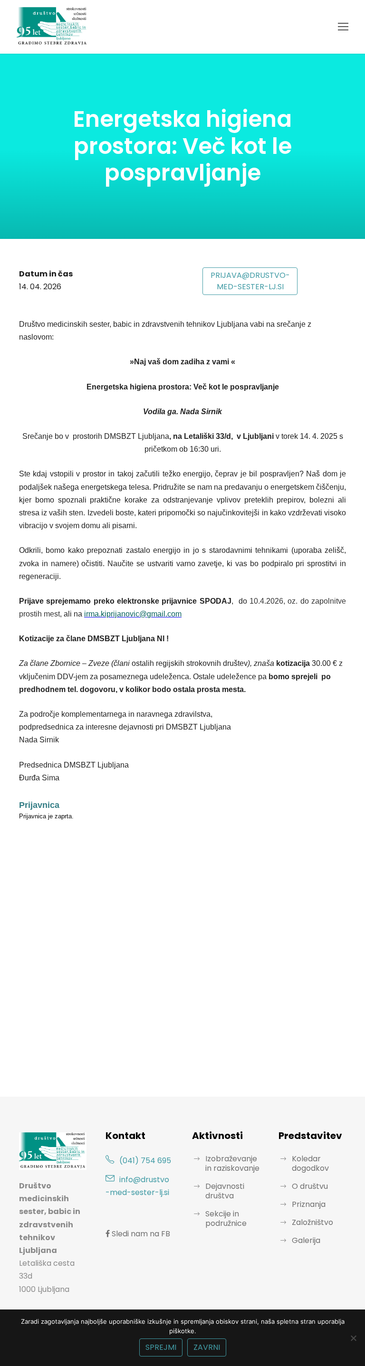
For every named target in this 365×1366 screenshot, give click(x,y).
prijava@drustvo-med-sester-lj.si (250, 281)
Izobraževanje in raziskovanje (232, 1163)
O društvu (310, 1186)
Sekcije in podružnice (226, 1218)
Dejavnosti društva (224, 1191)
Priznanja (309, 1204)
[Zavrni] (353, 1338)
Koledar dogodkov (310, 1163)
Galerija (306, 1240)
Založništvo (312, 1222)
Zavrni (206, 1347)
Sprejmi (160, 1347)
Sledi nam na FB (140, 1233)
